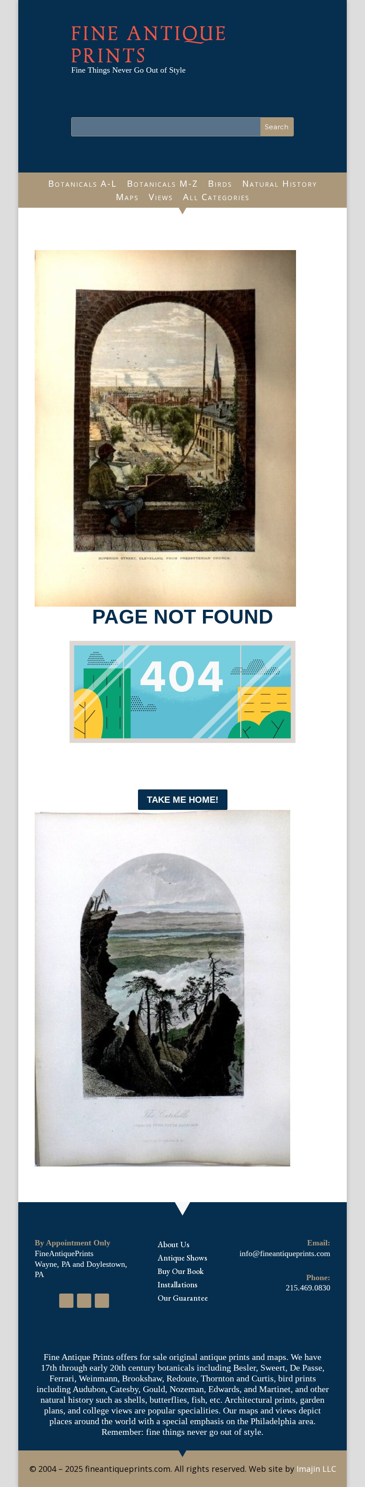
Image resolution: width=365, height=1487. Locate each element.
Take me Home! (183, 800)
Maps (127, 198)
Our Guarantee (183, 1299)
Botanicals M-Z (162, 185)
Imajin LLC (316, 1468)
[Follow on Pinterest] (102, 1301)
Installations (177, 1286)
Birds (220, 185)
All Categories (216, 198)
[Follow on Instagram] (84, 1301)
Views (161, 198)
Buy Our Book (181, 1272)
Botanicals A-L (82, 185)
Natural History (279, 185)
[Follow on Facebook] (66, 1301)
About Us (173, 1245)
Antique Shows (182, 1259)
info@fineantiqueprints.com (284, 1253)
